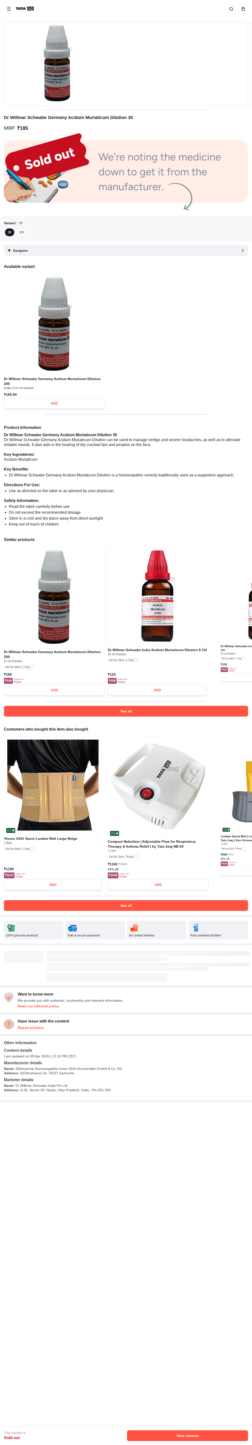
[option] (9, 232)
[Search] (230, 9)
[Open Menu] (9, 9)
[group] (126, 64)
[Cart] (242, 9)
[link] (25, 9)
